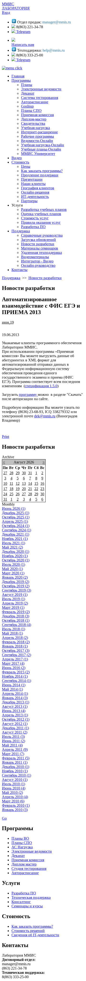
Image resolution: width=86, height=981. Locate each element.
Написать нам (22, 45)
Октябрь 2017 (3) (15, 651)
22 (36, 489)
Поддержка (11, 278)
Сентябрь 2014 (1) (16, 681)
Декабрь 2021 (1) (15, 534)
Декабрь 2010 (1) (15, 767)
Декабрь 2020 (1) (15, 552)
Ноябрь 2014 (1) (15, 676)
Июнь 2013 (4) (13, 711)
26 (18, 494)
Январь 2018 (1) (15, 646)
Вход (6, 13)
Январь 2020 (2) (15, 577)
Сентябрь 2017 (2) (16, 655)
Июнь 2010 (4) (13, 788)
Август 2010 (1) (14, 780)
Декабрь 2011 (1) (15, 728)
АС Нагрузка (22, 847)
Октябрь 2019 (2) (15, 586)
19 (18, 489)
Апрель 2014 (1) (15, 694)
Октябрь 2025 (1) (15, 517)
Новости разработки (45, 278)
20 (24, 489)
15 (36, 483)
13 (24, 483)
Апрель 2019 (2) (15, 603)
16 (42, 483)
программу (28, 394)
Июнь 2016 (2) (13, 668)
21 (30, 489)
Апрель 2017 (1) (15, 659)
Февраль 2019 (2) (16, 612)
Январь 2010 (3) (15, 810)
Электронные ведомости (31, 851)
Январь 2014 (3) (15, 698)
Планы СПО (21, 843)
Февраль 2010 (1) (16, 805)
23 (42, 489)
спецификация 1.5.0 (41, 386)
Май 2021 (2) (12, 547)
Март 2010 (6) (13, 801)
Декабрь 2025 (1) (15, 513)
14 (30, 483)
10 (5, 483)
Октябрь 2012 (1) (15, 719)
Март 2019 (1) (13, 607)
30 (24, 473)
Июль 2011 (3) (13, 737)
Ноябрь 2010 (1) (15, 771)
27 (5, 473)
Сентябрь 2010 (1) (16, 775)
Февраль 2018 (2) (16, 642)
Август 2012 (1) (14, 724)
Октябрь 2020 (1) (15, 560)
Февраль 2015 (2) (16, 672)
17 (5, 489)
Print (5, 437)
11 (11, 483)
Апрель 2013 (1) (15, 715)
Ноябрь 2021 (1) (15, 539)
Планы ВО (20, 838)
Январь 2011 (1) (14, 762)
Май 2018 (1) (12, 633)
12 (18, 483)
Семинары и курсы (27, 906)
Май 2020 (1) (12, 569)
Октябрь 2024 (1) (15, 526)
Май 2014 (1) (12, 689)
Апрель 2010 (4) (15, 797)
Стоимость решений (28, 931)
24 (5, 494)
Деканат (18, 856)
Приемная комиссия (27, 860)
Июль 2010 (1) (13, 784)
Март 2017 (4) (13, 663)
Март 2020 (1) (13, 573)
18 (11, 489)
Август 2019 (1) (14, 595)
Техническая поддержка (31, 897)
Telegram (22, 32)
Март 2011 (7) (13, 754)
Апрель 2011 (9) (15, 749)
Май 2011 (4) (12, 745)
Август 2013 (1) (14, 706)
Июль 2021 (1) (13, 543)
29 (18, 473)
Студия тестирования (28, 869)
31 (30, 473)
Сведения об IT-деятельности (35, 935)
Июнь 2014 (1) (13, 685)
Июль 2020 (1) (13, 564)
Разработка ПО (23, 893)
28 (11, 473)
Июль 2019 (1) (13, 599)
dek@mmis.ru (44, 416)
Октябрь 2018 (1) (15, 620)
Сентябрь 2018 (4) (16, 625)
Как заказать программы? (32, 926)
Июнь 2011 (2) (13, 741)
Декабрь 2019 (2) (15, 582)
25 (11, 494)
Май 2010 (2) (12, 792)
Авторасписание (25, 873)
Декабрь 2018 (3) (15, 616)
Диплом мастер (24, 864)
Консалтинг (21, 902)
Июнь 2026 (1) (13, 509)
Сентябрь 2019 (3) (16, 590)
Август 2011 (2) (14, 732)
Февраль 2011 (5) (15, 758)
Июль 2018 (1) (13, 629)
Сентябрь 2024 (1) (16, 530)
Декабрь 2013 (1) (15, 702)
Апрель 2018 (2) (15, 638)
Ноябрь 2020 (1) (15, 556)
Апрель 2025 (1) (15, 521)
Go (4, 818)
